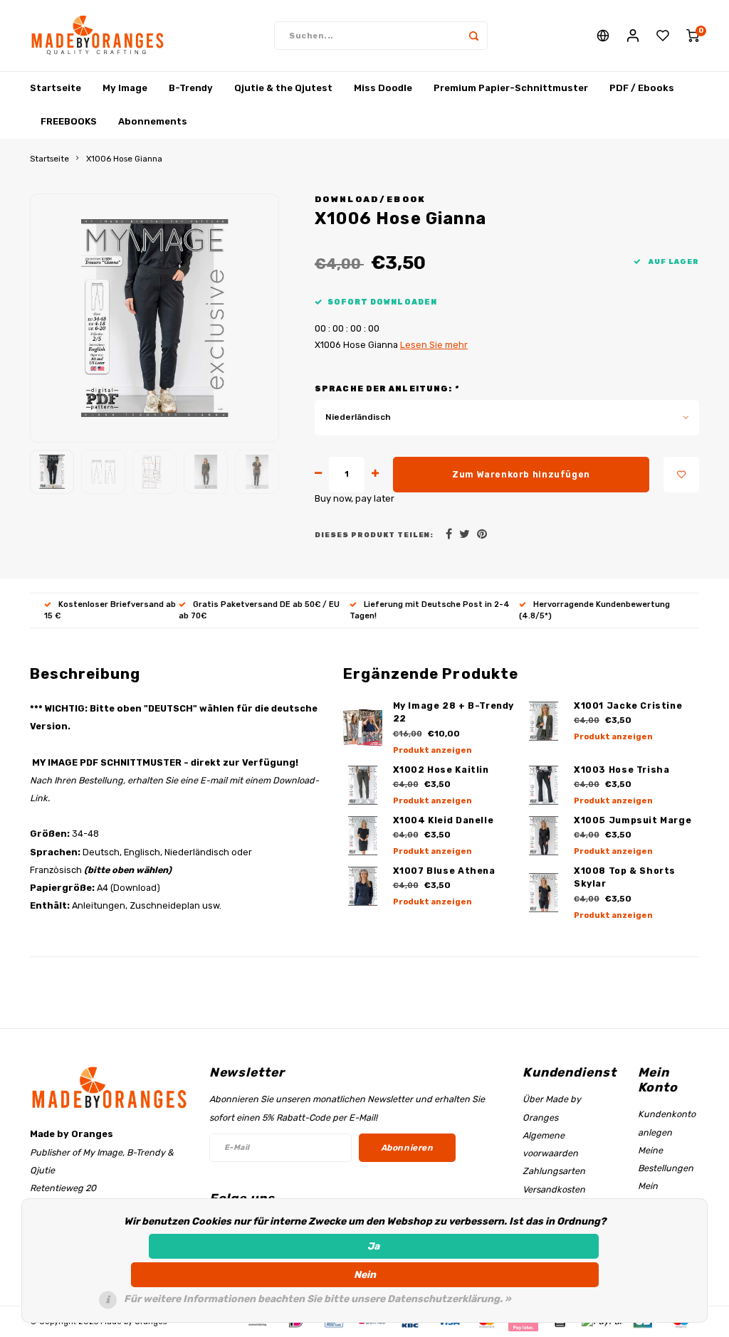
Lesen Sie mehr (434, 344)
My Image (125, 88)
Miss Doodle (383, 88)
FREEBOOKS (69, 121)
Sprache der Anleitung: (387, 388)
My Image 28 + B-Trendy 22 (454, 712)
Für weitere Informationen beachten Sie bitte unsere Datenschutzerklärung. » (317, 1299)
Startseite (55, 88)
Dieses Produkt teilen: (374, 535)
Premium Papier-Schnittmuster (511, 88)
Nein (365, 1275)
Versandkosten (554, 1189)
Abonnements (152, 121)
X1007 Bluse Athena (444, 870)
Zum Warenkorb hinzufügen (521, 474)
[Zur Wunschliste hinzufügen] (681, 474)
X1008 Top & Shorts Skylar (625, 877)
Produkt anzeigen (432, 750)
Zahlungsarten (554, 1171)
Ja (373, 1246)
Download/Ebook (370, 199)
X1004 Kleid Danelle (443, 820)
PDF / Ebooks (641, 88)
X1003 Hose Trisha (622, 769)
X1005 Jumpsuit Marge (632, 820)
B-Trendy (191, 88)
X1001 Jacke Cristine (628, 705)
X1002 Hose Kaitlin (441, 769)
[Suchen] (473, 35)
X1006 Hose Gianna (124, 159)
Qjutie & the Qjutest (283, 88)
